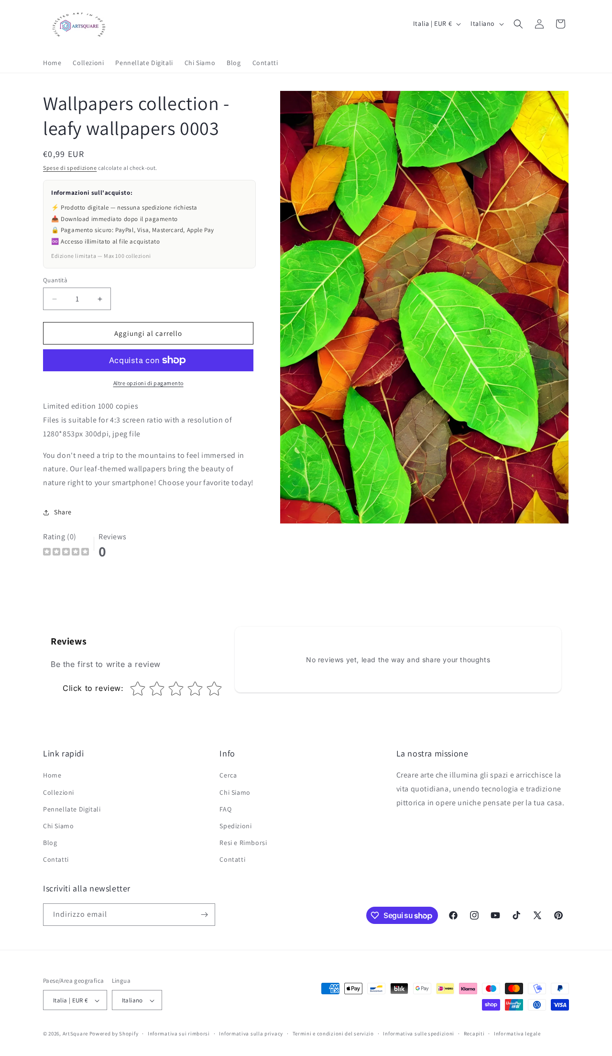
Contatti (56, 860)
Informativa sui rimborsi (179, 1033)
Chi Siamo (58, 826)
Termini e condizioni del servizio (333, 1033)
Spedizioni (235, 826)
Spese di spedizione (70, 167)
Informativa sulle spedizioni (418, 1033)
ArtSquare (75, 1034)
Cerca (228, 775)
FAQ (225, 809)
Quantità (55, 280)
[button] (518, 23)
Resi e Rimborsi (243, 842)
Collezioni (58, 792)
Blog (50, 842)
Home (52, 775)
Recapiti (474, 1033)
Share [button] (63, 512)
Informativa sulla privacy (251, 1033)
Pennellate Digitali (71, 809)
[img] (66, 553)
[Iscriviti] (204, 914)
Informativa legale (517, 1033)
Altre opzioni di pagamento (148, 383)
